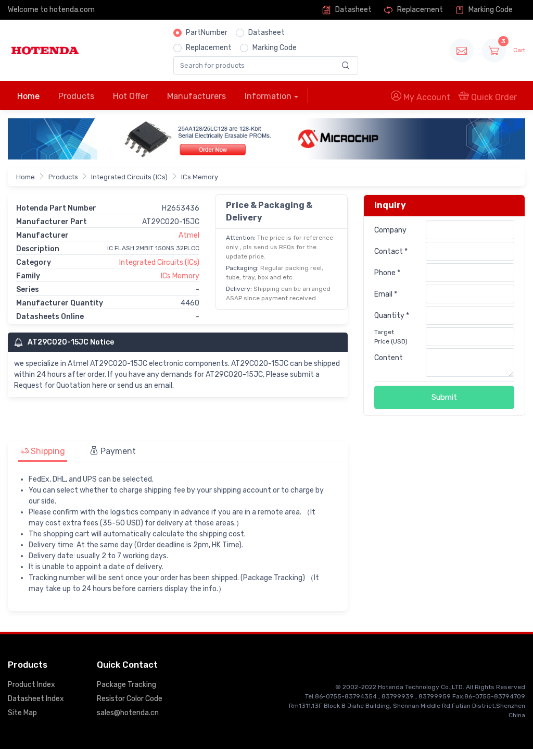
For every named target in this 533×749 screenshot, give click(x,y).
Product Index (31, 684)
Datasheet (353, 9)
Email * (385, 294)
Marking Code (490, 9)
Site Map (22, 712)
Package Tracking (126, 684)
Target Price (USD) (391, 336)
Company (390, 230)
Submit (444, 397)
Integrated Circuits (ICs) (129, 177)
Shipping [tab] (47, 451)
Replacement (419, 9)
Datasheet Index (36, 698)
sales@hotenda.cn (128, 712)
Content (388, 357)
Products (76, 96)
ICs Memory (199, 177)
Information (268, 96)
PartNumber (206, 32)
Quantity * (391, 315)
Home (28, 96)
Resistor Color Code (129, 698)
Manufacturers (196, 96)
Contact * (391, 251)
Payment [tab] (117, 451)
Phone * (387, 272)
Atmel (189, 235)
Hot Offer (130, 96)
